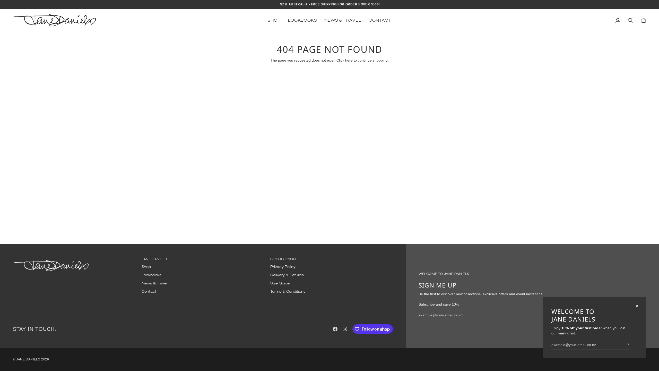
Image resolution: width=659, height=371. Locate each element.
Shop (146, 267)
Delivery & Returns (287, 275)
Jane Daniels (28, 359)
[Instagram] (345, 329)
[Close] (639, 306)
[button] (274, 20)
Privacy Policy (283, 267)
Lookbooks (151, 275)
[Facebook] (335, 329)
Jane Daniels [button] (154, 259)
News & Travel (154, 283)
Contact (149, 291)
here (349, 60)
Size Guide (280, 283)
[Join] (624, 344)
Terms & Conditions (288, 291)
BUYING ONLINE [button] (284, 259)
